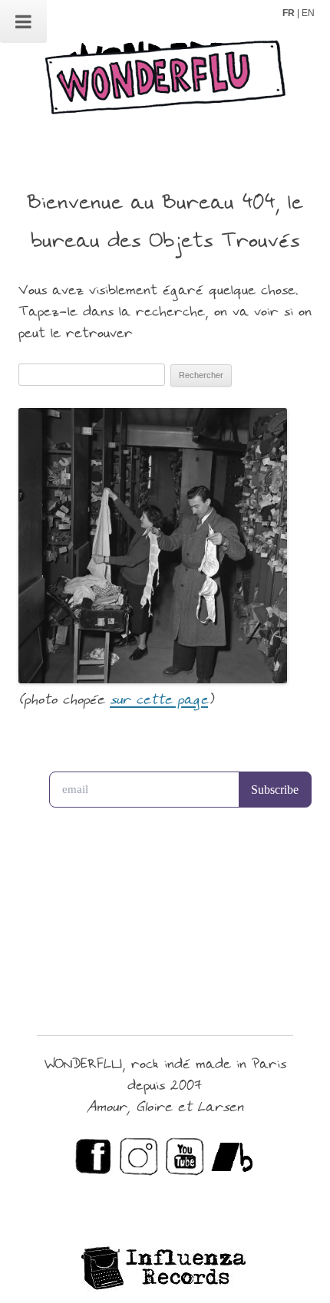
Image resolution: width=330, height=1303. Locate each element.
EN (308, 13)
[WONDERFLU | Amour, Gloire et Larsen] (165, 83)
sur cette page (159, 700)
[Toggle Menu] (23, 21)
